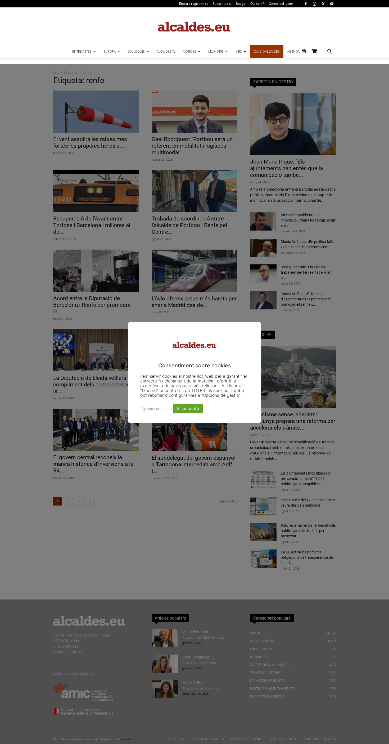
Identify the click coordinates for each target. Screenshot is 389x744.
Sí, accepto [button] (188, 408)
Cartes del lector (281, 3)
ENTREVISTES (82, 51)
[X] (323, 3)
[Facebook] (306, 3)
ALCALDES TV (166, 51)
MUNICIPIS (216, 51)
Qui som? (257, 3)
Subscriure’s (222, 3)
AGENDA (293, 51)
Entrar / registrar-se (194, 3)
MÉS (239, 51)
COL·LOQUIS (136, 51)
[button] (329, 52)
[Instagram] (314, 3)
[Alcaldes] (194, 26)
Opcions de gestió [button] (157, 409)
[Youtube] (332, 3)
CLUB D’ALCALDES (267, 51)
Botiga (240, 3)
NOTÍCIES (189, 51)
